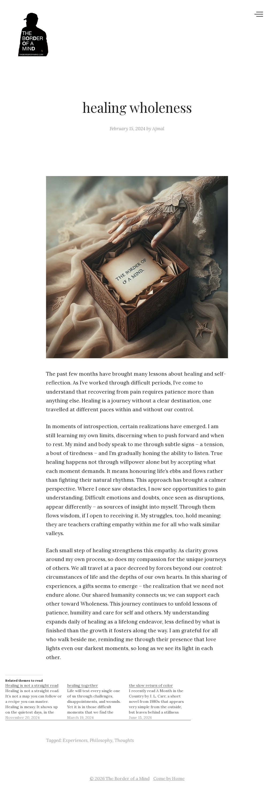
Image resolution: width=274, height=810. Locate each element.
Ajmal (158, 129)
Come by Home (169, 778)
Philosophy (101, 740)
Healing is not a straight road (31, 685)
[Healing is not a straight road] (36, 701)
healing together (82, 685)
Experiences (75, 740)
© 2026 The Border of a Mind (120, 778)
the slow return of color (151, 685)
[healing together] (98, 701)
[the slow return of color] (160, 701)
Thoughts (124, 740)
